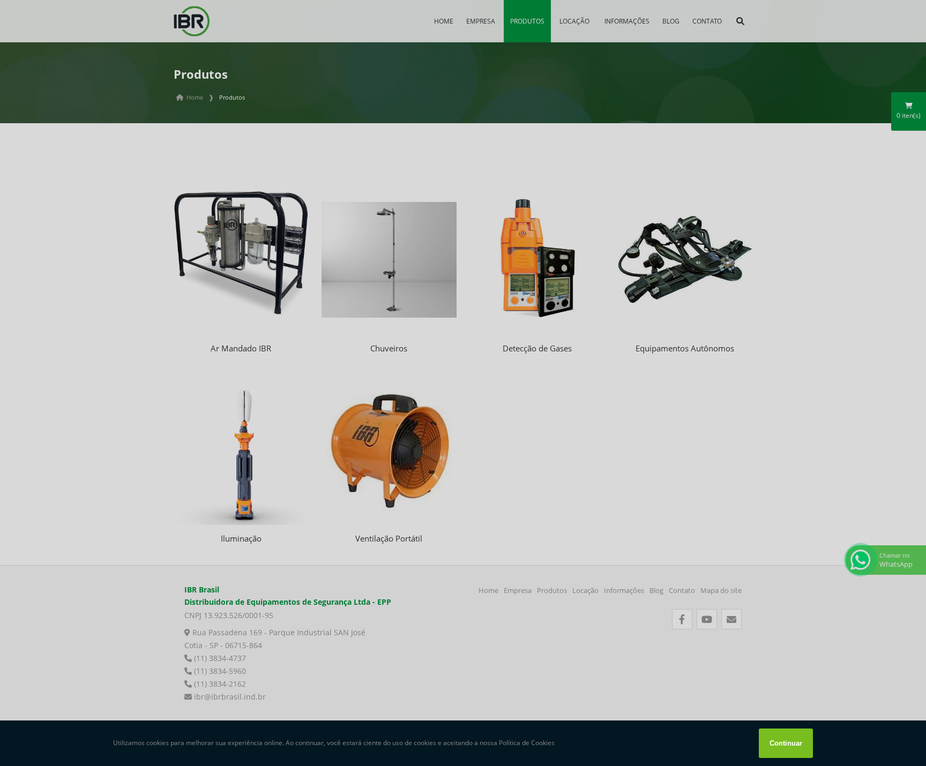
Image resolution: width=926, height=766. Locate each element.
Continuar (786, 743)
